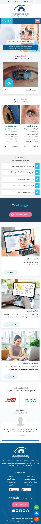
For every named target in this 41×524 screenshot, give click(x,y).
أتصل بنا (30, 485)
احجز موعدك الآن (32, 259)
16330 (16, 498)
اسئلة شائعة (11, 479)
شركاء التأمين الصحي (30, 482)
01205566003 (14, 2)
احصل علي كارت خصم (30, 363)
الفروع (11, 485)
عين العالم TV (11, 482)
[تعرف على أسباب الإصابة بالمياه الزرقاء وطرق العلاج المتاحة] (30, 114)
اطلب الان (11, 377)
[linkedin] (20, 510)
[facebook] (13, 510)
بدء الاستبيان (12, 325)
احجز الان (10, 272)
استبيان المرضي (32, 311)
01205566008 (28, 2)
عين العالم (30, 476)
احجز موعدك (22, 505)
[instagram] (27, 510)
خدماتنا (11, 476)
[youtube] (24, 510)
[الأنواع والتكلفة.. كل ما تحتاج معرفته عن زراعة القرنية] (10, 114)
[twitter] (17, 510)
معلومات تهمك (30, 479)
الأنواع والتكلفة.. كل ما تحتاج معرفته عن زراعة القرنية (11, 129)
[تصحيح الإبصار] (20, 74)
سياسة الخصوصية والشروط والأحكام (22, 518)
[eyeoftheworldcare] (26, 490)
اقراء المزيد (34, 146)
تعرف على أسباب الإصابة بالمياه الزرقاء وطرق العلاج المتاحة (31, 129)
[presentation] (2, 56)
